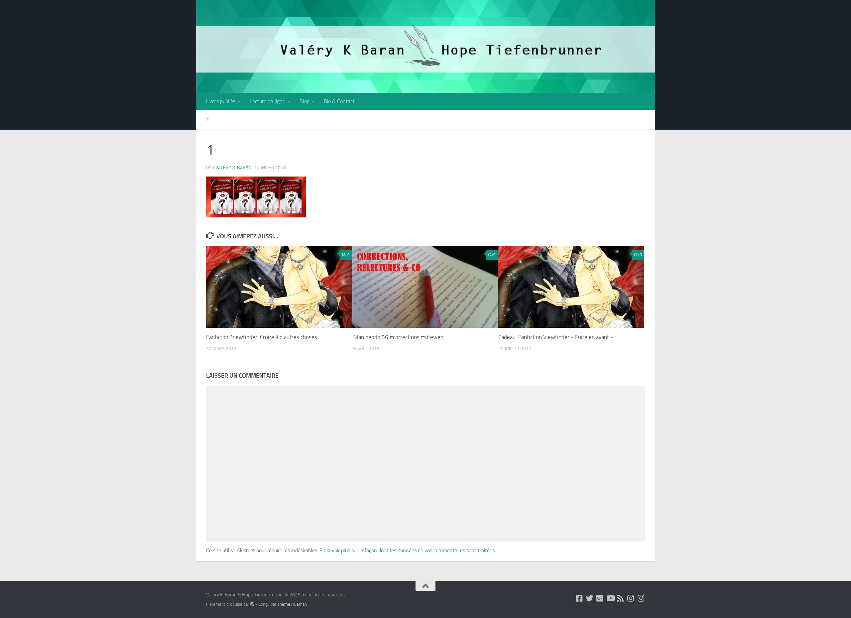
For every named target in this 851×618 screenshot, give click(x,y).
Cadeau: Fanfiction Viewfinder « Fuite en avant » (555, 337)
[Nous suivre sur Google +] (600, 598)
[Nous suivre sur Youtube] (610, 598)
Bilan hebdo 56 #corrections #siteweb (397, 337)
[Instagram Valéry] (631, 598)
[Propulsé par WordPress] (252, 604)
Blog (304, 101)
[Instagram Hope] (641, 598)
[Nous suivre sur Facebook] (579, 598)
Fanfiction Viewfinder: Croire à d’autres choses (261, 337)
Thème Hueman (292, 604)
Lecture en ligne (267, 101)
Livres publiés (220, 101)
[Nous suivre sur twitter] (589, 598)
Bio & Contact (339, 101)
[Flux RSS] (620, 598)
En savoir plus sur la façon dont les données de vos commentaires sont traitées (407, 550)
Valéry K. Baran (233, 168)
